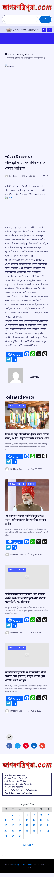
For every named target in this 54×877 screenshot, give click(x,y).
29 (5, 836)
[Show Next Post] (49, 30)
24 (20, 830)
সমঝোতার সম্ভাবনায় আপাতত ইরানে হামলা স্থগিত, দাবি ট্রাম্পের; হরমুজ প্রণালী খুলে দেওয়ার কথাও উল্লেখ (25, 676)
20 (41, 825)
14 (48, 820)
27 (41, 830)
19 (34, 825)
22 (5, 830)
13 (41, 820)
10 (20, 820)
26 (34, 830)
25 (27, 830)
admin (14, 176)
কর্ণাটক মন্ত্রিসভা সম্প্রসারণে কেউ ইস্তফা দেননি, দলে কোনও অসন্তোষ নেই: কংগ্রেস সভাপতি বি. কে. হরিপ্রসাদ (25, 598)
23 (13, 830)
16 (13, 825)
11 (27, 820)
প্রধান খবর (31, 484)
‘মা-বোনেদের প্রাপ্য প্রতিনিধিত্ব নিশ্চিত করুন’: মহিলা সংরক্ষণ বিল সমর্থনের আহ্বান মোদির (25, 520)
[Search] (45, 19)
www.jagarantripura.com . (23, 864)
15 (5, 825)
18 (27, 825)
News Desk (18, 469)
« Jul (23, 844)
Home (8, 54)
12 (34, 820)
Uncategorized (23, 54)
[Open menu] (27, 38)
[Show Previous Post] (44, 30)
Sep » (30, 844)
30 (13, 836)
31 (20, 836)
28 (48, 830)
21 (48, 825)
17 (20, 825)
